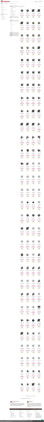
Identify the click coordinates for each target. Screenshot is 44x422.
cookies (4, 420)
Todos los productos (13, 7)
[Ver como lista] (41, 6)
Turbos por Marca (12, 413)
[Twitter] (11, 409)
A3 (11, 26)
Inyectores (2, 15)
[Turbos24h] (6, 1)
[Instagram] (14, 409)
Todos (2, 4)
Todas (14, 36)
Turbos (12, 8)
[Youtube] (17, 409)
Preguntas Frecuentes (29, 414)
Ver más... (12, 19)
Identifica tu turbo (29, 415)
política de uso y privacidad (16, 421)
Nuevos (2, 8)
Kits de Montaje (3, 16)
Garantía (36, 411)
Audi (15, 3)
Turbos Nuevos (12, 414)
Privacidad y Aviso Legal (29, 413)
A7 (11, 30)
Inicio (10, 3)
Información (28, 411)
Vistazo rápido (22, 31)
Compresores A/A (3, 19)
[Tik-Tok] (18, 409)
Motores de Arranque (13, 14)
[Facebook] (10, 409)
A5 (11, 28)
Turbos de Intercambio (13, 415)
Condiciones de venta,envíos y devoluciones (37, 414)
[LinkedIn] (13, 409)
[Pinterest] (15, 409)
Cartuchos (13, 3)
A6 (11, 29)
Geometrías (2, 10)
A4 (11, 27)
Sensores (20, 415)
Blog (27, 412)
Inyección (20, 414)
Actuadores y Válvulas (3, 9)
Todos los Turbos (12, 412)
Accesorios (20, 411)
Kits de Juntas (2, 13)
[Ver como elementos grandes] (40, 6)
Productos (11, 411)
